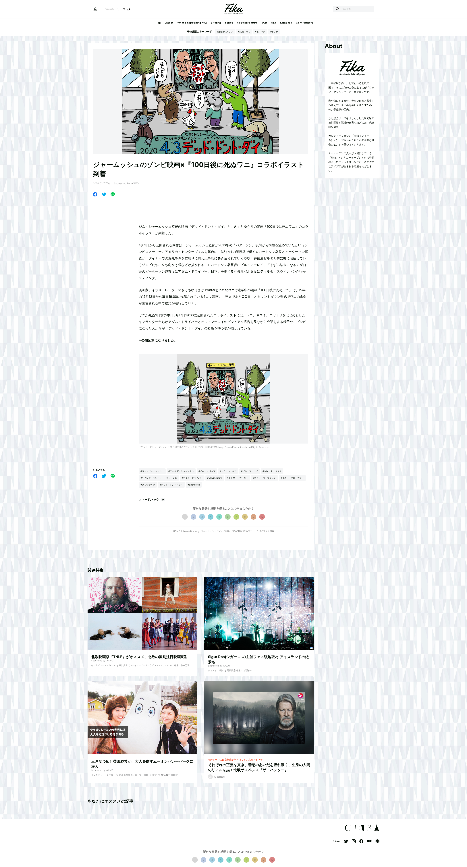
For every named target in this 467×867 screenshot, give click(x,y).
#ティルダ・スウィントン (181, 471)
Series (229, 22)
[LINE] (113, 194)
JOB (264, 22)
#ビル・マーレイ (249, 471)
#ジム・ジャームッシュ (152, 471)
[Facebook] (95, 194)
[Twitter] (104, 194)
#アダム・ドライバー (192, 478)
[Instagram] (354, 841)
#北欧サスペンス (225, 31)
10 (262, 516)
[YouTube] (369, 841)
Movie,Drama (190, 531)
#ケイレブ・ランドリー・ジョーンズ (158, 478)
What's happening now (192, 22)
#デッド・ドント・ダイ (171, 484)
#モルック (260, 31)
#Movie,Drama (214, 478)
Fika (273, 22)
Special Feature (247, 22)
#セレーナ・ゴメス (272, 471)
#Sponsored (194, 484)
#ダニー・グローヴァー (292, 478)
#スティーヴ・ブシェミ (264, 478)
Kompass (286, 22)
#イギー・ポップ (206, 471)
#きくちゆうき (147, 484)
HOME (176, 531)
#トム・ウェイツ (228, 471)
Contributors (304, 22)
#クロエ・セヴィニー (237, 478)
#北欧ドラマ (244, 31)
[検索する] (337, 9)
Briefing (216, 22)
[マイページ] (95, 9)
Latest (169, 22)
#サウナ (274, 31)
